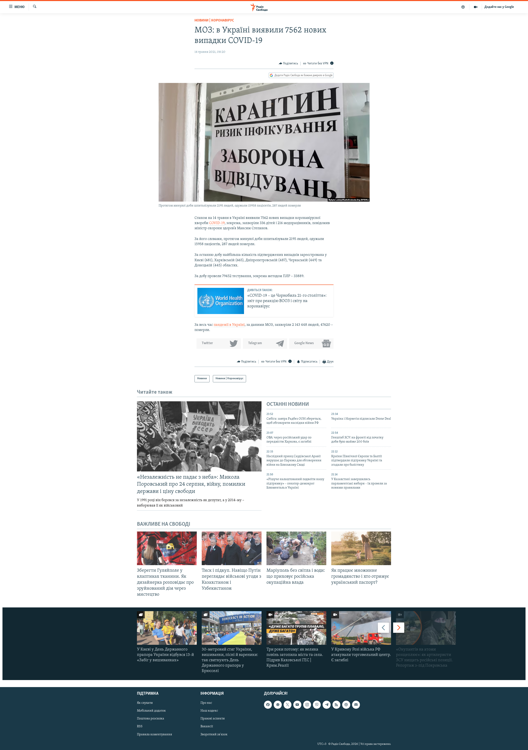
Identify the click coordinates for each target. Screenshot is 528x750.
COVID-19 (217, 223)
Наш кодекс (209, 710)
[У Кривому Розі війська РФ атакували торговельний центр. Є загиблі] (361, 628)
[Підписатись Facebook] (268, 705)
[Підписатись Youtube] (297, 705)
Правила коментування (154, 734)
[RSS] (336, 705)
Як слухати (145, 703)
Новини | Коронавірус (214, 20)
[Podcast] (346, 705)
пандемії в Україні (229, 325)
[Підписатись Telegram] (326, 705)
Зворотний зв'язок (213, 734)
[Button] (288, 63)
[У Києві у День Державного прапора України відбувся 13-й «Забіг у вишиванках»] (167, 628)
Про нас (206, 703)
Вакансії (206, 726)
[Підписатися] (356, 705)
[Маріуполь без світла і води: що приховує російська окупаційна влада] (296, 548)
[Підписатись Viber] (317, 705)
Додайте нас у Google (499, 7)
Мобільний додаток (151, 710)
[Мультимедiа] (475, 7)
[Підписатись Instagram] (307, 705)
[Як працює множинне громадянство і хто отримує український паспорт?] (361, 548)
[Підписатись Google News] (278, 705)
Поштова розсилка (150, 718)
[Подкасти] (463, 7)
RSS (140, 726)
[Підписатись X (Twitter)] (287, 705)
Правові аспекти (212, 718)
